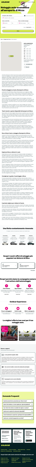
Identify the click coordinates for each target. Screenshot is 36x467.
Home (2, 39)
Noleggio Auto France (7, 39)
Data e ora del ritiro (5, 20)
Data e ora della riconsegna (23, 20)
